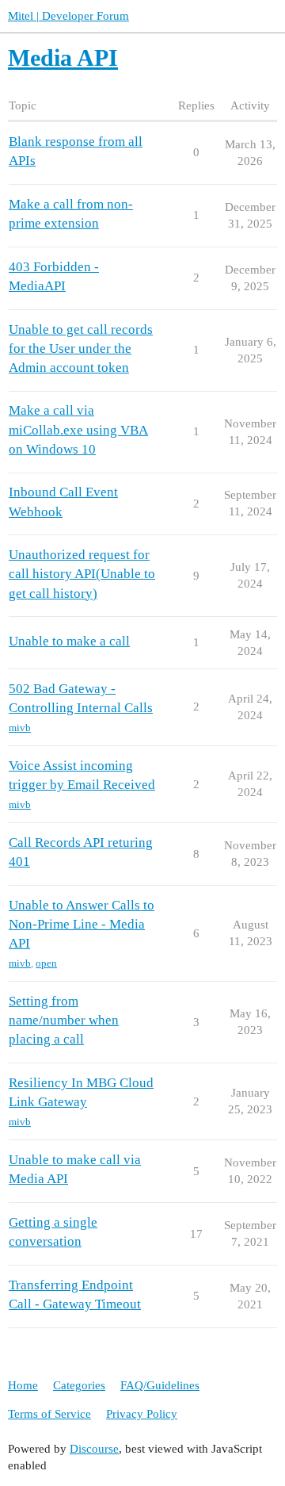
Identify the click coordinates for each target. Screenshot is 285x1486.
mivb (20, 727)
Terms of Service (49, 1413)
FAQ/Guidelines (160, 1385)
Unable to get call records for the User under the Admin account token (81, 348)
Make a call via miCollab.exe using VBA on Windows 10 (78, 429)
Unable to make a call (69, 641)
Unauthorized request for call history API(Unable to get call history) (82, 573)
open (46, 963)
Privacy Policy (141, 1413)
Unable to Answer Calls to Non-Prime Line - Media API (81, 924)
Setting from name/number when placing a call (64, 1020)
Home (23, 1385)
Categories (79, 1385)
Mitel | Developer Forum (68, 16)
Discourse (94, 1448)
